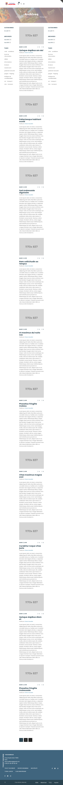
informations (8, 62)
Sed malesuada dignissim (27, 191)
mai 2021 (6, 39)
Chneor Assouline (28, 52)
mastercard (7, 68)
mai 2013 (6, 42)
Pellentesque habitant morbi (30, 120)
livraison (6, 65)
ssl (5, 81)
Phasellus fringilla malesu (28, 405)
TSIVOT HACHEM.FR (10, 768)
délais (6, 59)
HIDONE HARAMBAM (23, 768)
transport (9, 81)
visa (5, 84)
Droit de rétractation (7, 55)
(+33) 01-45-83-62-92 (11, 763)
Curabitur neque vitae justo (30, 547)
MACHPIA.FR (34, 768)
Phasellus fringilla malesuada (28, 689)
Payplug (11, 73)
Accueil (6, 31)
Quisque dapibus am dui (31, 50)
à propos (10, 84)
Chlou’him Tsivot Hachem (23, 17)
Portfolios (35, 17)
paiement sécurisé (9, 70)
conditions (11, 51)
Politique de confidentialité (8, 77)
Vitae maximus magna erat (30, 476)
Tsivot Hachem (10, 782)
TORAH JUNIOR (9, 771)
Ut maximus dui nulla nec (29, 333)
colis (5, 51)
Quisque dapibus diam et (30, 618)
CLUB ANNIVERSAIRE (20, 771)
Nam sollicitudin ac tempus (28, 262)
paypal (6, 73)
